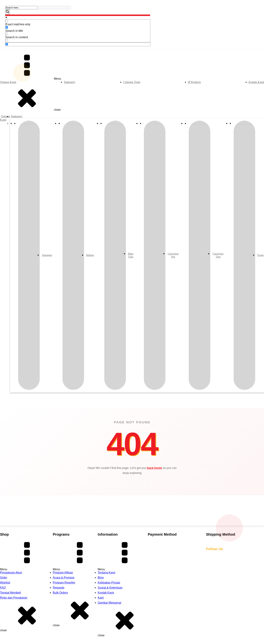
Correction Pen (172, 255)
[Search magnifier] (7, 12)
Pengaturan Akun (11, 572)
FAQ (3, 587)
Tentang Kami (8, 82)
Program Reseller (64, 582)
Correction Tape (217, 255)
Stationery (69, 82)
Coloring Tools (131, 82)
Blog (101, 577)
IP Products (194, 82)
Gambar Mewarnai (109, 602)
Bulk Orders (60, 592)
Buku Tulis (130, 255)
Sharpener (46, 255)
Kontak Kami (256, 82)
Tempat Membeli (10, 592)
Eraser (260, 255)
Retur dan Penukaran (13, 597)
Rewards (58, 587)
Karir (101, 597)
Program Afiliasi (63, 572)
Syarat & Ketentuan (110, 587)
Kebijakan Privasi (109, 582)
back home (154, 467)
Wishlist (5, 582)
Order (3, 577)
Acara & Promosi (63, 577)
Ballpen (89, 255)
